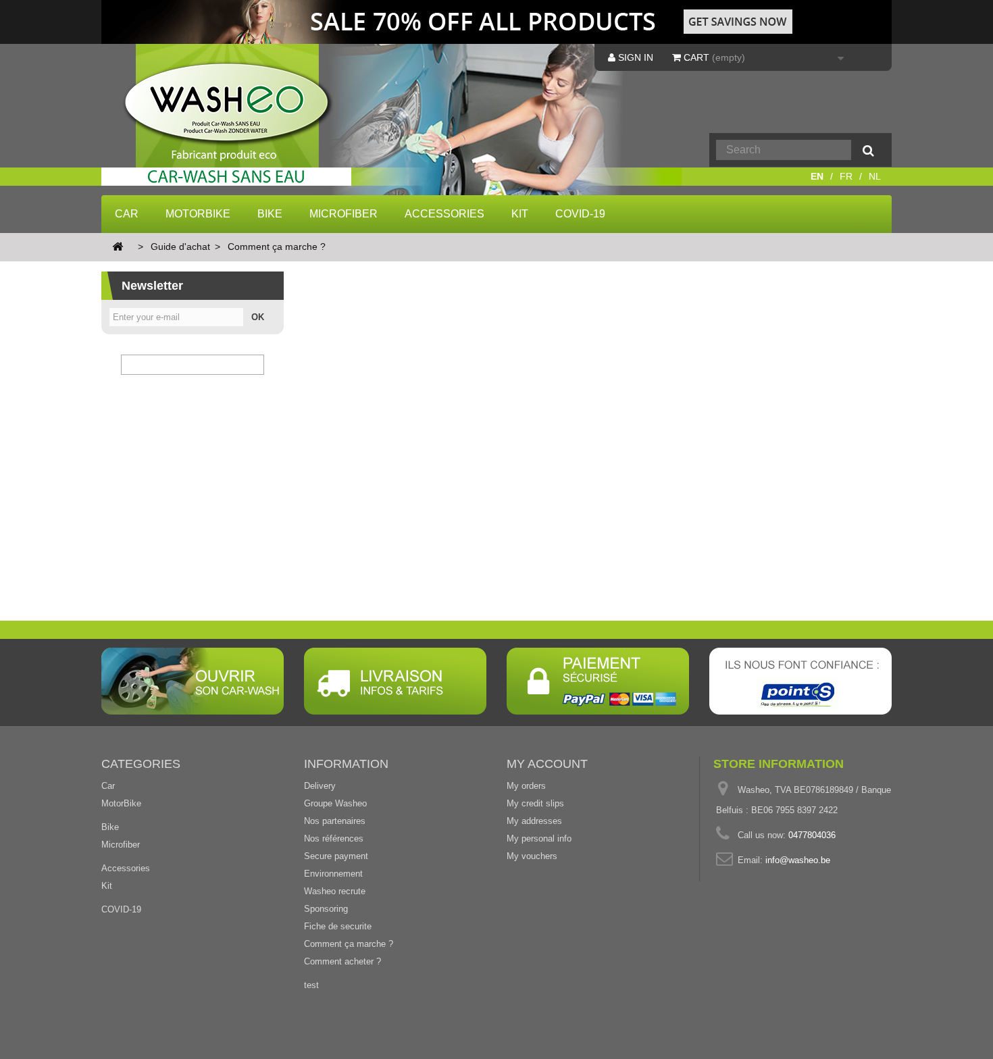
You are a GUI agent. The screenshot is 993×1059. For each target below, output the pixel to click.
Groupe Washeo (335, 803)
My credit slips (535, 803)
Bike (269, 213)
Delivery (320, 786)
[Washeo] (235, 124)
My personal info (539, 838)
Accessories (444, 213)
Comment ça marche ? (348, 944)
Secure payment (336, 856)
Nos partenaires (334, 821)
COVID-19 (580, 213)
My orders (526, 786)
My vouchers (532, 856)
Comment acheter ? (342, 961)
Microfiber (343, 213)
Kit (519, 213)
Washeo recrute (334, 891)
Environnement (333, 874)
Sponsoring (326, 909)
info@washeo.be (797, 860)
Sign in (634, 57)
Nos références (333, 838)
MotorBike (198, 213)
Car (126, 213)
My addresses (534, 821)
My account (547, 764)
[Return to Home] (117, 247)
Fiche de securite (338, 926)
